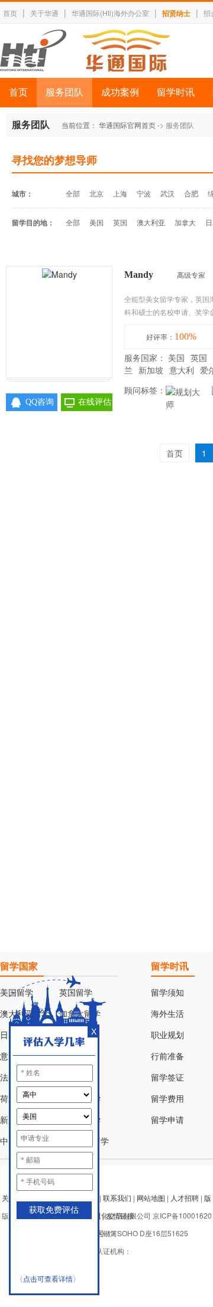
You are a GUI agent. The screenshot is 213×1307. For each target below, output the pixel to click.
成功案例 (120, 92)
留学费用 (167, 1099)
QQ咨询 (39, 402)
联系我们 (117, 1198)
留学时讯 (176, 92)
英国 (120, 222)
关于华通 (44, 13)
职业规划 (167, 1035)
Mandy (138, 275)
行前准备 (167, 1056)
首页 (10, 13)
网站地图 (151, 1198)
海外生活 (167, 1014)
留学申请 (167, 1120)
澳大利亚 (151, 222)
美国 (96, 222)
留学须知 (167, 993)
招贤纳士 (176, 13)
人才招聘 (184, 1198)
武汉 (167, 193)
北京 (96, 193)
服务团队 (64, 92)
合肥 (191, 193)
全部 (73, 193)
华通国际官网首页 (127, 125)
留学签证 (167, 1077)
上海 (120, 193)
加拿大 (185, 222)
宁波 (144, 193)
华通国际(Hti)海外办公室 (110, 13)
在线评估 (94, 402)
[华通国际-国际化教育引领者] (85, 50)
